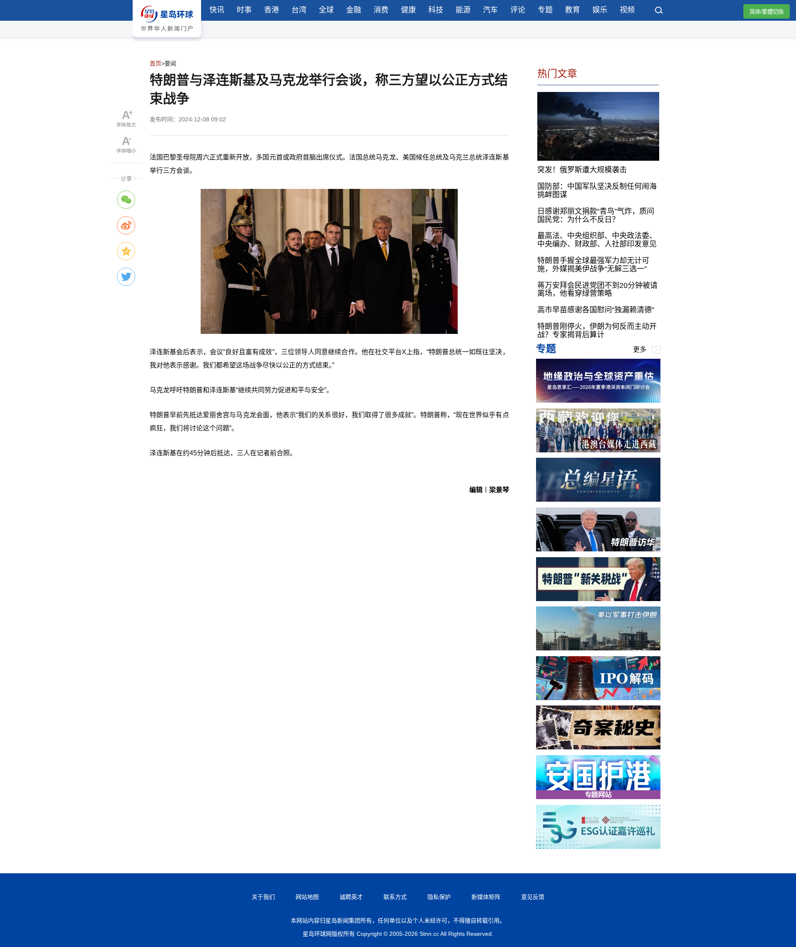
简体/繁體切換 (767, 12)
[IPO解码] (598, 697)
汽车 (490, 10)
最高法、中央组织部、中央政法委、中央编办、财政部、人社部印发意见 (597, 240)
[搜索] (659, 11)
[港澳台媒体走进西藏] (598, 450)
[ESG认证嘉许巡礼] (598, 846)
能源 (463, 10)
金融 (353, 10)
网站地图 (307, 897)
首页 (155, 63)
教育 (572, 10)
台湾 (298, 10)
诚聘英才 (351, 897)
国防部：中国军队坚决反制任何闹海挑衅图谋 (597, 190)
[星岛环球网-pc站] (167, 39)
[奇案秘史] (598, 747)
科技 (435, 10)
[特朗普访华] (598, 549)
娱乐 (599, 10)
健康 (408, 10)
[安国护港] (598, 796)
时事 (244, 10)
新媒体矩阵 (485, 897)
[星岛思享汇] (598, 400)
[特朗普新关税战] (598, 598)
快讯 (216, 10)
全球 (326, 10)
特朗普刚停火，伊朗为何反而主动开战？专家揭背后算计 (597, 330)
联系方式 (395, 897)
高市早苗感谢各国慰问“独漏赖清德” (595, 310)
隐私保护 (439, 897)
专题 (545, 10)
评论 (517, 10)
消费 (381, 10)
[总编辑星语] (598, 499)
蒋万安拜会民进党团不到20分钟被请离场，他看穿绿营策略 (597, 289)
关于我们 (263, 897)
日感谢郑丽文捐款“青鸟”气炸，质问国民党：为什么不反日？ (595, 215)
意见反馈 (532, 897)
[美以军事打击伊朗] (598, 648)
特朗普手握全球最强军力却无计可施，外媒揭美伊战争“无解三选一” (593, 264)
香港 (271, 10)
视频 (627, 10)
